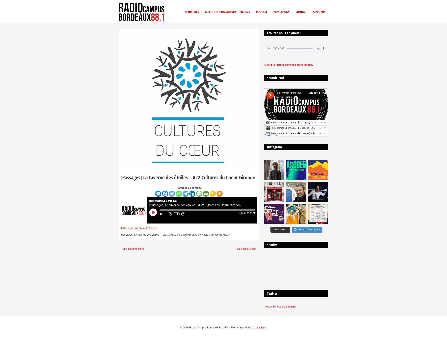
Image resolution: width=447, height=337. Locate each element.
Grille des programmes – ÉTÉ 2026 (227, 12)
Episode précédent (131, 248)
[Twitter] (172, 194)
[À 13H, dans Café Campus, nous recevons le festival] (296, 170)
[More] (220, 194)
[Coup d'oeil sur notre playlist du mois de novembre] (318, 214)
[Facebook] (165, 194)
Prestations (281, 12)
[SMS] (199, 194)
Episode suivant (248, 248)
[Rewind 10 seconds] (170, 214)
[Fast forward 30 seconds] (184, 214)
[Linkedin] (192, 194)
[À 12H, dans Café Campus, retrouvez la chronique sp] (296, 192)
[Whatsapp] (179, 194)
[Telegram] (185, 194)
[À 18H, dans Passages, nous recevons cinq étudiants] (318, 170)
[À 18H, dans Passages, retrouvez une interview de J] (274, 170)
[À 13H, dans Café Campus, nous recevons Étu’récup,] (274, 214)
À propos (319, 12)
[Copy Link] (213, 194)
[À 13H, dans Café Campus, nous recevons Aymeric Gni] (274, 192)
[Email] (206, 194)
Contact (301, 12)
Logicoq (261, 327)
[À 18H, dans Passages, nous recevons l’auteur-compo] (318, 192)
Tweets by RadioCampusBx (280, 306)
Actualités (192, 12)
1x (176, 214)
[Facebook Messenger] (158, 194)
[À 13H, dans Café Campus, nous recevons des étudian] (296, 214)
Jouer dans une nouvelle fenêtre (138, 227)
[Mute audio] (163, 214)
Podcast (261, 12)
